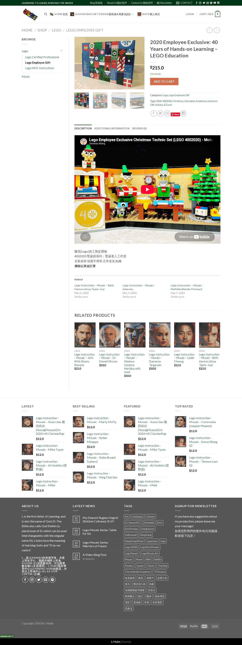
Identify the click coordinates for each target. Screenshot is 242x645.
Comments (89, 559)
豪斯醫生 (130, 596)
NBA (148, 559)
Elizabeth (149, 522)
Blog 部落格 (96, 2)
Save (177, 114)
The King (162, 565)
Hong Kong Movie (134, 541)
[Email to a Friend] (167, 113)
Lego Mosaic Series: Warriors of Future (96, 544)
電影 (127, 602)
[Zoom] (79, 84)
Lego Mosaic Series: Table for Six (99, 531)
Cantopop (137, 516)
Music (26, 76)
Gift (152, 104)
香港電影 (157, 602)
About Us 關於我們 (117, 2)
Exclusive (212, 101)
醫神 (149, 596)
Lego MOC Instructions (39, 68)
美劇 (151, 584)
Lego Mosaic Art (149, 553)
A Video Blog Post (94, 554)
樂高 (140, 577)
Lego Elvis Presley (149, 547)
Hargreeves (148, 528)
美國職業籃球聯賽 (135, 590)
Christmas (178, 101)
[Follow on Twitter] (204, 3)
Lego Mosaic (131, 553)
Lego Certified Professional (42, 57)
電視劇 (137, 602)
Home (27, 30)
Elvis (159, 522)
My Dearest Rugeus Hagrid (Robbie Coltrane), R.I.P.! (100, 519)
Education (190, 101)
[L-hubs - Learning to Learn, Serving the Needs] (30, 14)
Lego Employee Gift (84, 30)
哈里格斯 (130, 577)
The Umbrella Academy (137, 571)
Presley (129, 565)
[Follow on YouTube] (215, 3)
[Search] (45, 14)
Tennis (150, 565)
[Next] (138, 63)
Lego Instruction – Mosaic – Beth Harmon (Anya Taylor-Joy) (209, 360)
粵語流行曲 (139, 584)
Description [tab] (83, 128)
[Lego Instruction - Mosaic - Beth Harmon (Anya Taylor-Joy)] (209, 335)
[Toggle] (61, 51)
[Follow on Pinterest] (211, 3)
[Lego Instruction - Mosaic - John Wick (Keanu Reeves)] (84, 335)
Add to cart (164, 81)
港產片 (150, 577)
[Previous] (80, 63)
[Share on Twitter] (160, 113)
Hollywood (131, 534)
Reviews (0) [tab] (139, 128)
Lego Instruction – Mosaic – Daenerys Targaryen (159, 360)
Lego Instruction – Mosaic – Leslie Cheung (184, 358)
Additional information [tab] (112, 128)
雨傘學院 (160, 596)
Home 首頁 (61, 14)
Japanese (152, 541)
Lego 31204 (131, 547)
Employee (201, 101)
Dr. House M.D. (133, 522)
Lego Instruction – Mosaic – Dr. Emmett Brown (109, 358)
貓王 (140, 596)
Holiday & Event (163, 104)
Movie (139, 559)
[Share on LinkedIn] (183, 113)
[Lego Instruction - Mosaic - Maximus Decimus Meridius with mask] (134, 335)
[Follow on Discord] (218, 3)
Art (126, 516)
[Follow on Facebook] (196, 3)
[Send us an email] (207, 3)
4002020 (167, 101)
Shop (42, 30)
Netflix (157, 559)
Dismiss (126, 641)
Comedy (150, 516)
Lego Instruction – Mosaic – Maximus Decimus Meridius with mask (134, 363)
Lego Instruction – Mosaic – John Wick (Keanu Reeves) (84, 360)
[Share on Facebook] (153, 113)
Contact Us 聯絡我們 (142, 2)
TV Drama (159, 571)
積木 (127, 584)
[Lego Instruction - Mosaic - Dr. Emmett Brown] (109, 335)
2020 (158, 101)
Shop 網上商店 (151, 14)
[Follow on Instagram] (200, 3)
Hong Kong (145, 534)
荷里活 (151, 590)
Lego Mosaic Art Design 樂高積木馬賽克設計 (103, 14)
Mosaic (129, 559)
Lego (56, 30)
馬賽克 (128, 608)
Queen (140, 565)
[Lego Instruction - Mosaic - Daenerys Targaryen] (159, 335)
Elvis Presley (131, 528)
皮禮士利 (162, 577)
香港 (146, 602)
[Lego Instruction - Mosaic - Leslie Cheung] (184, 335)
